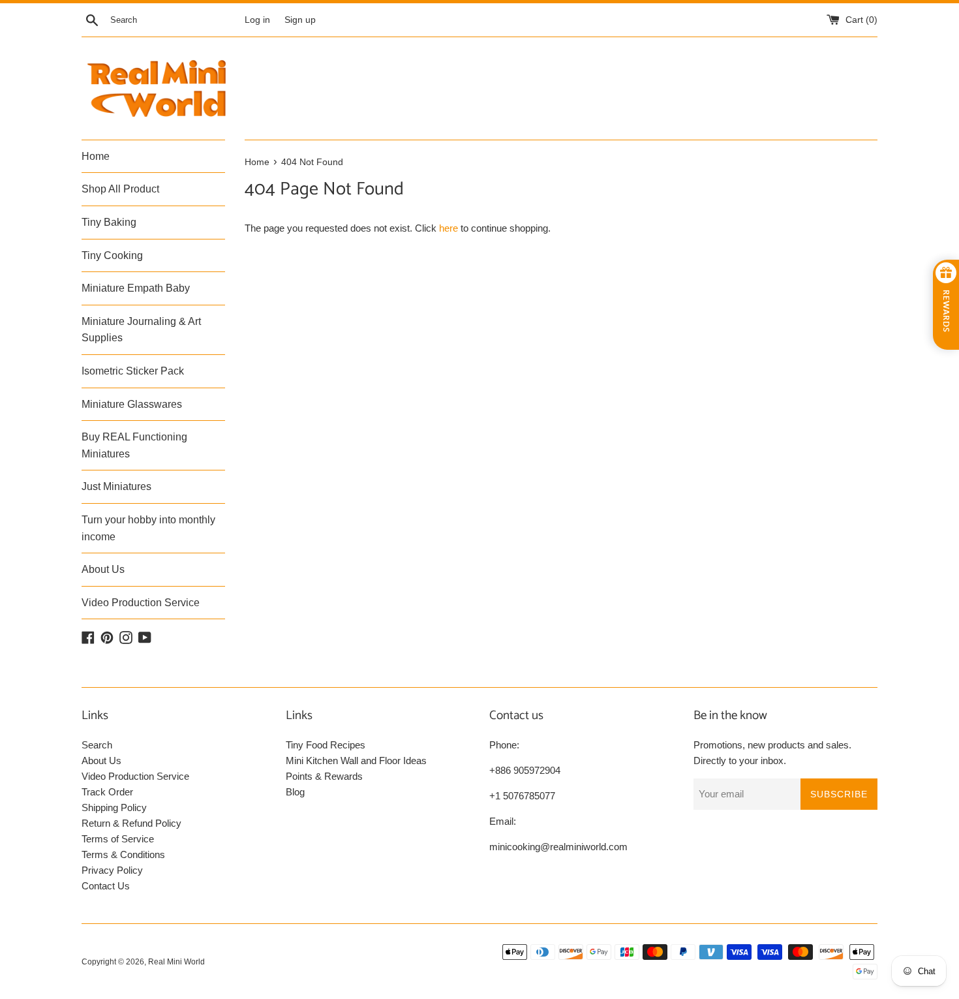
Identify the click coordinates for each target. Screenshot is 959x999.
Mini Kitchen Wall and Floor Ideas (356, 760)
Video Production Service (141, 602)
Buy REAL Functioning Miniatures (134, 445)
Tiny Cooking (112, 255)
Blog (295, 791)
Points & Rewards (324, 776)
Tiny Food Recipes (325, 744)
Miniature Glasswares (132, 404)
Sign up (300, 20)
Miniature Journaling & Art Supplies (141, 330)
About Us (103, 569)
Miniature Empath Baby (136, 288)
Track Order (107, 791)
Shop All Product (120, 188)
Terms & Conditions (123, 854)
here (448, 228)
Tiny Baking (109, 222)
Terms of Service (118, 838)
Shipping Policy (114, 807)
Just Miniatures (116, 486)
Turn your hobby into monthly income (148, 528)
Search (97, 744)
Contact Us (106, 885)
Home (96, 156)
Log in (257, 20)
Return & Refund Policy (131, 823)
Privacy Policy (112, 870)
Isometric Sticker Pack (133, 371)
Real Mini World (176, 961)
